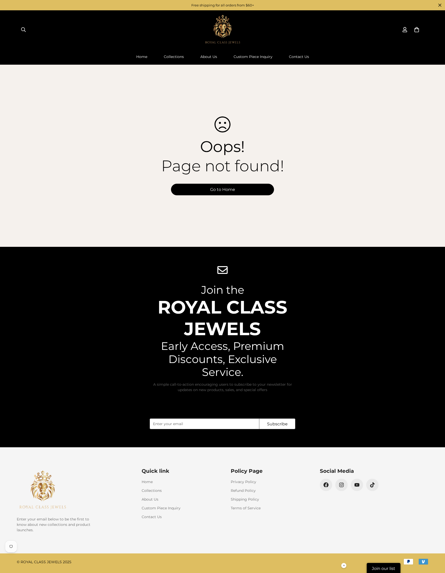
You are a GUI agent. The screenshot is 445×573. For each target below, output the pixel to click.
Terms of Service (246, 508)
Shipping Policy (245, 499)
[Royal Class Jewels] (222, 29)
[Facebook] (326, 485)
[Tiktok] (372, 485)
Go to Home (222, 189)
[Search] (23, 29)
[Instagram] (341, 485)
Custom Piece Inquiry (253, 56)
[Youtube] (357, 485)
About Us (208, 56)
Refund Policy (243, 490)
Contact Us (299, 56)
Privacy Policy (243, 481)
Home (141, 56)
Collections (174, 56)
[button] (417, 30)
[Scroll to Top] (435, 545)
